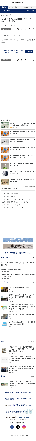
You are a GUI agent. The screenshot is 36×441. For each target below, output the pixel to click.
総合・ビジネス (13, 291)
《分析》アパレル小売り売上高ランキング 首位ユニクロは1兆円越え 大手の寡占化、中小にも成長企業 (22, 307)
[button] (6, 3)
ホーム (3, 15)
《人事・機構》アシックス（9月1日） (13, 207)
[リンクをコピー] (21, 29)
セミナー (11, 387)
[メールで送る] (17, 29)
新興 (10, 318)
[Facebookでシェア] (29, 29)
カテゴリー (30, 10)
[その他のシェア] (33, 29)
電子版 (11, 7)
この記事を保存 (7, 29)
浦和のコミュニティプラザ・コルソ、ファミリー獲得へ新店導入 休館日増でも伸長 (21, 297)
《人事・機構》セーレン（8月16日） (12, 205)
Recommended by (26, 186)
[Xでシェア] (25, 29)
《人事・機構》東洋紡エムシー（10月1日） (15, 202)
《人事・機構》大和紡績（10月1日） (12, 196)
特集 (10, 326)
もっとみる (31, 257)
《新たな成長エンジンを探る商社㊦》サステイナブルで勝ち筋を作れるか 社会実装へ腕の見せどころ (21, 349)
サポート (32, 7)
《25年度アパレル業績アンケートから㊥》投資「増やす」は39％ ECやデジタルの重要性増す (22, 359)
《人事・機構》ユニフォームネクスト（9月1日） (16, 199)
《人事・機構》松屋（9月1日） (11, 193)
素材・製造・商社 (13, 372)
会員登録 (25, 7)
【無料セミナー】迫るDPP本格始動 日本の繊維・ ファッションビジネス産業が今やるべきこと (22, 383)
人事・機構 (6, 11)
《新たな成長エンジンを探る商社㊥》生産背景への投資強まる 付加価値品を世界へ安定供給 (21, 368)
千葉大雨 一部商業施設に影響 (11, 269)
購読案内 (17, 7)
